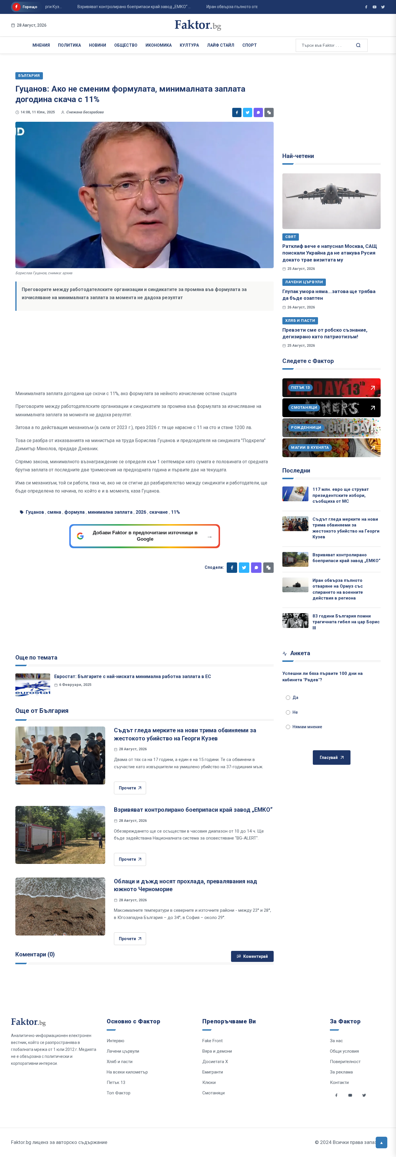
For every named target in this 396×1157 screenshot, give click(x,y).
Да (295, 697)
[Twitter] (247, 112)
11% (175, 512)
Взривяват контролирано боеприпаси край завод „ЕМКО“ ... (120, 6)
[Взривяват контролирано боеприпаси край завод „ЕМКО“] (60, 835)
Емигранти (212, 1072)
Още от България (42, 710)
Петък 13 (116, 1082)
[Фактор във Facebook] (366, 7)
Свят (290, 237)
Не (295, 712)
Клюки (209, 1082)
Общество (125, 45)
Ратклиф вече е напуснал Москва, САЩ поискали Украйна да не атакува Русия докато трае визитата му (329, 253)
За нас (336, 1040)
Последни (296, 470)
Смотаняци (213, 1093)
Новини (97, 45)
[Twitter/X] (383, 7)
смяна (54, 512)
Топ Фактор (118, 1093)
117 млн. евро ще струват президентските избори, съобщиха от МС (341, 495)
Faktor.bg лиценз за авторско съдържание (59, 1142)
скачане (158, 512)
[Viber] (258, 112)
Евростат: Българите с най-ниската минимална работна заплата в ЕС (132, 676)
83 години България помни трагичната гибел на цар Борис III (346, 622)
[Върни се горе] (381, 1142)
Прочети (127, 788)
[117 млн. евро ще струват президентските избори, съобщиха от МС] (295, 493)
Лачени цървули (304, 282)
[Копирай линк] (269, 112)
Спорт (249, 45)
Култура (189, 45)
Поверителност (345, 1061)
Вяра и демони (217, 1051)
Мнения (41, 45)
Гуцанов (35, 512)
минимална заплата (110, 512)
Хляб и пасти (300, 320)
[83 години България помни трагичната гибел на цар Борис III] (295, 620)
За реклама (341, 1072)
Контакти (339, 1082)
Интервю (115, 1040)
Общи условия (344, 1051)
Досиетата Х (215, 1061)
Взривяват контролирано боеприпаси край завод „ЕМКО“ (193, 809)
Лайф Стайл (220, 45)
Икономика (159, 45)
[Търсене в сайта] (357, 45)
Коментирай (255, 956)
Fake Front (212, 1040)
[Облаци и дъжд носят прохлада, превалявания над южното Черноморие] (60, 907)
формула (74, 512)
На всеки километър (127, 1072)
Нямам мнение (307, 726)
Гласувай (329, 757)
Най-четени (298, 155)
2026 (141, 512)
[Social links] (336, 1095)
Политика (69, 45)
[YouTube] (374, 7)
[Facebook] (236, 112)
